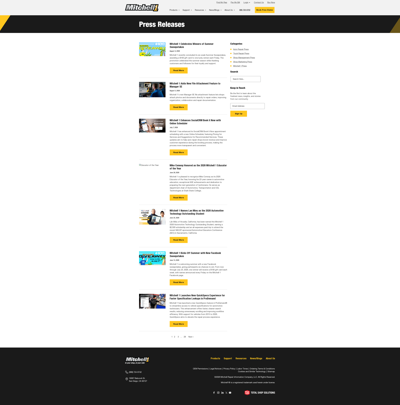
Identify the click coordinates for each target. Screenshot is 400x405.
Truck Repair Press (241, 53)
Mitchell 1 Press (240, 66)
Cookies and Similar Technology (252, 371)
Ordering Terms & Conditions (262, 369)
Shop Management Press (244, 58)
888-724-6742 (244, 10)
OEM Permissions (200, 369)
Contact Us (259, 2)
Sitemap (271, 371)
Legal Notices (216, 369)
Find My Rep (221, 2)
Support (186, 10)
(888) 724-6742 (135, 372)
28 (185, 337)
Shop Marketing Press (242, 62)
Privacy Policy (229, 369)
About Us (229, 10)
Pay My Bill (235, 2)
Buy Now (271, 2)
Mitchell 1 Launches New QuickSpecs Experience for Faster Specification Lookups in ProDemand (197, 297)
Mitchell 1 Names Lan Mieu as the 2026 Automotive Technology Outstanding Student (197, 212)
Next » (191, 337)
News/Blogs (214, 10)
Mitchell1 (142, 7)
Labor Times (242, 369)
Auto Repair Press (241, 49)
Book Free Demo (264, 10)
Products (173, 10)
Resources (199, 10)
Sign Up (238, 114)
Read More (178, 70)
